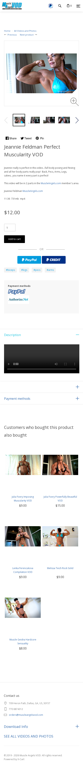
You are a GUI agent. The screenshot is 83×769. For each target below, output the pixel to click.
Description (12, 335)
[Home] (11, 6)
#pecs (37, 270)
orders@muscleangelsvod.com (26, 714)
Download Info (16, 726)
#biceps (10, 270)
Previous (12, 34)
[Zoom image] (74, 102)
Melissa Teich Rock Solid (60, 568)
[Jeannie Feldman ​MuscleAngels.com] (19, 120)
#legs (24, 270)
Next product (27, 34)
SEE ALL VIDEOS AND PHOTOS (28, 736)
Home (7, 30)
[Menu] (78, 6)
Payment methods (17, 398)
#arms (50, 270)
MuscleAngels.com (51, 183)
